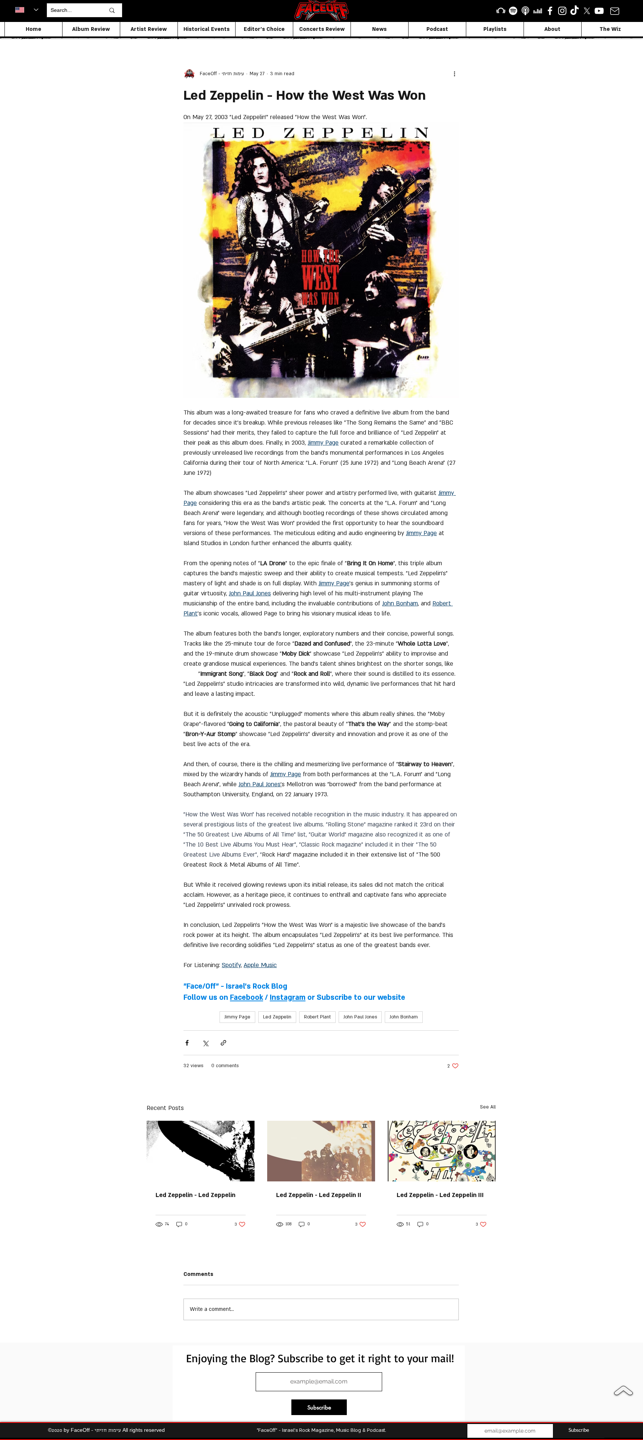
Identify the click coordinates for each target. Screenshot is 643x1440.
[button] (423, 555)
